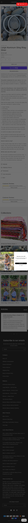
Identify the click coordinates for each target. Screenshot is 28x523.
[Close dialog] (27, 252)
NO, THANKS (21, 265)
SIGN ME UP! (21, 263)
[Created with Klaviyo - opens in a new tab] (14, 270)
